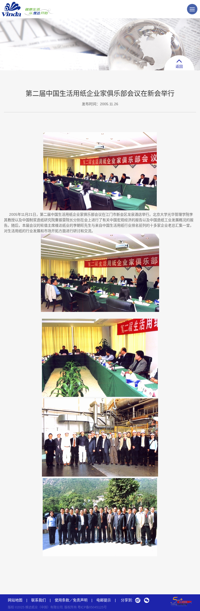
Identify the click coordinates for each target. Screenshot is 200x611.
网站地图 (15, 600)
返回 (179, 66)
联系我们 (38, 600)
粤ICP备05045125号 (92, 607)
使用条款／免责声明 (71, 600)
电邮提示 (106, 600)
